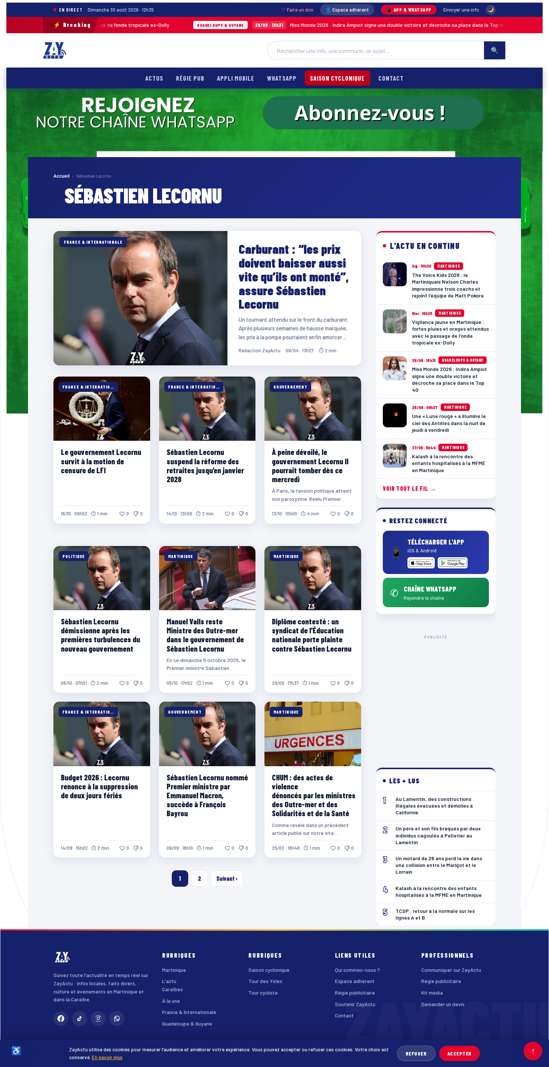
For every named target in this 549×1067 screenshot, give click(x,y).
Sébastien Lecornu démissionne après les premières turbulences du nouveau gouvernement (100, 635)
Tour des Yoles (265, 981)
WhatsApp (281, 78)
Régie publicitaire (355, 992)
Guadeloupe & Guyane (187, 1023)
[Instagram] (98, 1018)
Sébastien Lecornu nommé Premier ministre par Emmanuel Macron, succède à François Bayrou (207, 795)
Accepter (459, 1053)
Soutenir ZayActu (355, 1004)
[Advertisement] (436, 695)
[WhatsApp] (116, 1018)
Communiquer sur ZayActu (451, 970)
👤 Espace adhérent (347, 10)
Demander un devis (443, 1004)
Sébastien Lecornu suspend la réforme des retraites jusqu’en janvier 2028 (205, 465)
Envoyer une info (461, 10)
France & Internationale (189, 1012)
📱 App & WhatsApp (408, 10)
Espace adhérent (355, 981)
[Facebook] (60, 1018)
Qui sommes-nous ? (357, 970)
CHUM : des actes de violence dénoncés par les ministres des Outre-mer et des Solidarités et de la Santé (314, 795)
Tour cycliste (263, 992)
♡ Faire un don (297, 10)
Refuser (416, 1053)
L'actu (169, 981)
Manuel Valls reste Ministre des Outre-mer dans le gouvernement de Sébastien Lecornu (205, 635)
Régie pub (190, 78)
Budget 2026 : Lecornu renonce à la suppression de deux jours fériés (99, 786)
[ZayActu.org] (54, 50)
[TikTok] (79, 1018)
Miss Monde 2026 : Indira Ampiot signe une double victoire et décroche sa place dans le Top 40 (291, 25)
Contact (391, 78)
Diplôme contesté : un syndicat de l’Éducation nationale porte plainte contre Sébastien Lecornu (311, 635)
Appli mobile (235, 78)
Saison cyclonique (337, 78)
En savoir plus (107, 1057)
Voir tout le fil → (409, 488)
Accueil (61, 176)
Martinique (174, 970)
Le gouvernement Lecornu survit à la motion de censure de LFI (101, 460)
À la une (171, 1001)
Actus (154, 78)
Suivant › (227, 878)
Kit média (432, 992)
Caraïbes (172, 989)
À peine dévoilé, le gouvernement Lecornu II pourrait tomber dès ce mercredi (310, 465)
